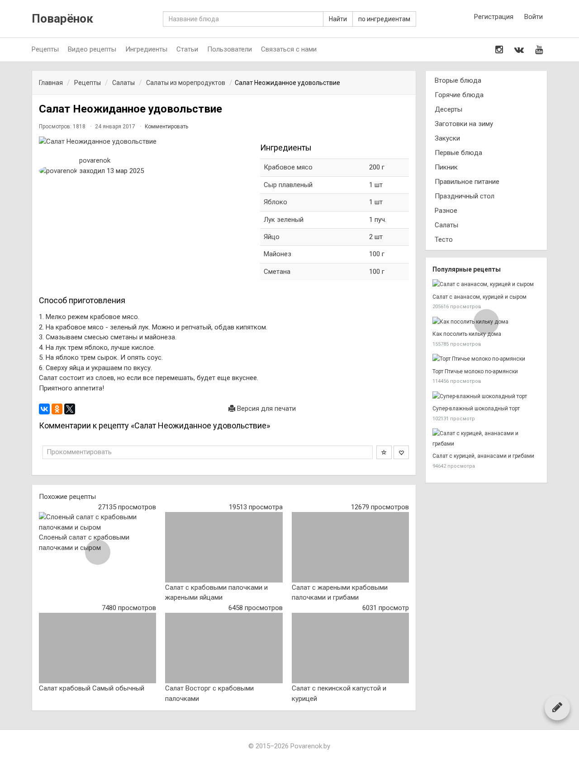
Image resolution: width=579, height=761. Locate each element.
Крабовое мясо (288, 167)
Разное (446, 211)
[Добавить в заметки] (384, 452)
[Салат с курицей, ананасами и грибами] (486, 438)
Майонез (277, 254)
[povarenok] (58, 171)
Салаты (446, 225)
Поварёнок (62, 19)
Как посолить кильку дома (466, 334)
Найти (338, 19)
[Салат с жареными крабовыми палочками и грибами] (350, 547)
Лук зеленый (284, 220)
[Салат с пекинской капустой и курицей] (350, 648)
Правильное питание (467, 182)
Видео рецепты (92, 49)
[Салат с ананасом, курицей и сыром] (486, 284)
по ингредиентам (384, 19)
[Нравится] (401, 452)
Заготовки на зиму (464, 124)
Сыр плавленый (289, 185)
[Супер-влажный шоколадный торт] (486, 396)
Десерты (448, 109)
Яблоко (275, 202)
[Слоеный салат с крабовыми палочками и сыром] (97, 522)
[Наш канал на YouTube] (539, 50)
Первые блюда (458, 153)
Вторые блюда (458, 80)
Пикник (446, 167)
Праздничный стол (464, 196)
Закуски (447, 138)
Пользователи (229, 49)
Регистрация (493, 17)
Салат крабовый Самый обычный (91, 688)
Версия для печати (265, 408)
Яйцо (272, 237)
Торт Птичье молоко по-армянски (475, 371)
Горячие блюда (459, 95)
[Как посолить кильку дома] (486, 322)
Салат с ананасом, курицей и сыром (479, 297)
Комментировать (166, 126)
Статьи (187, 49)
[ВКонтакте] (44, 409)
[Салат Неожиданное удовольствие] (145, 141)
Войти (533, 17)
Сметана (277, 272)
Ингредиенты (146, 49)
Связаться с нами (289, 49)
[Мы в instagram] (499, 50)
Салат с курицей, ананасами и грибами (483, 456)
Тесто (444, 239)
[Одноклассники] (57, 409)
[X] (69, 409)
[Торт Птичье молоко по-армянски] (486, 359)
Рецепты (45, 49)
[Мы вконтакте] (519, 50)
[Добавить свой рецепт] (557, 707)
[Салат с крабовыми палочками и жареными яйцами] (223, 547)
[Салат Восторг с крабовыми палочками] (223, 648)
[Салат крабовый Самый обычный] (97, 648)
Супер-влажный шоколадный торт (476, 408)
